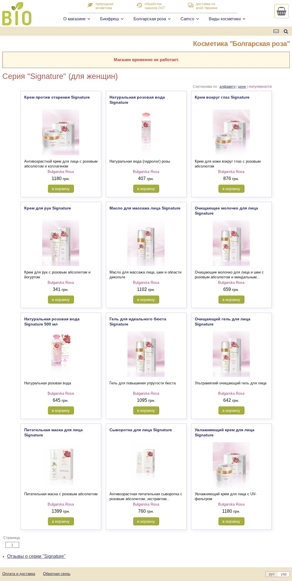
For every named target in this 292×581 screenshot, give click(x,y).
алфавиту (228, 87)
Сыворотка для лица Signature (141, 430)
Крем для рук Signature (47, 208)
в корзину (61, 188)
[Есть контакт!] (276, 31)
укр (284, 574)
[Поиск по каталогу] (286, 31)
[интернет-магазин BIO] (16, 23)
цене (242, 87)
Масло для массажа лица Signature (145, 208)
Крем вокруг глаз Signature (222, 97)
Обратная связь (56, 574)
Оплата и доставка (18, 574)
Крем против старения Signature (57, 97)
